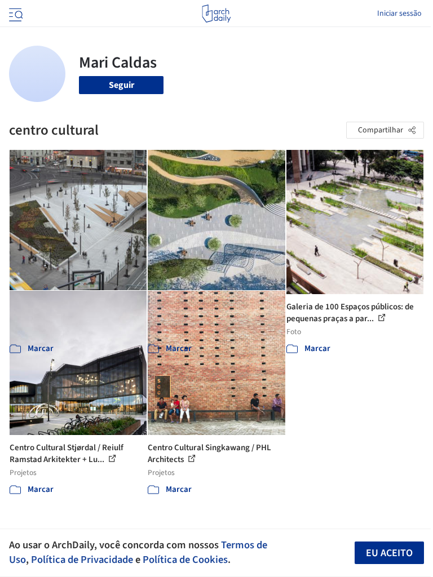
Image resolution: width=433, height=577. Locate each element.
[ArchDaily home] (216, 14)
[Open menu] (15, 13)
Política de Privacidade (82, 559)
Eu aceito (389, 553)
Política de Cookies (185, 559)
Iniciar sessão (399, 13)
